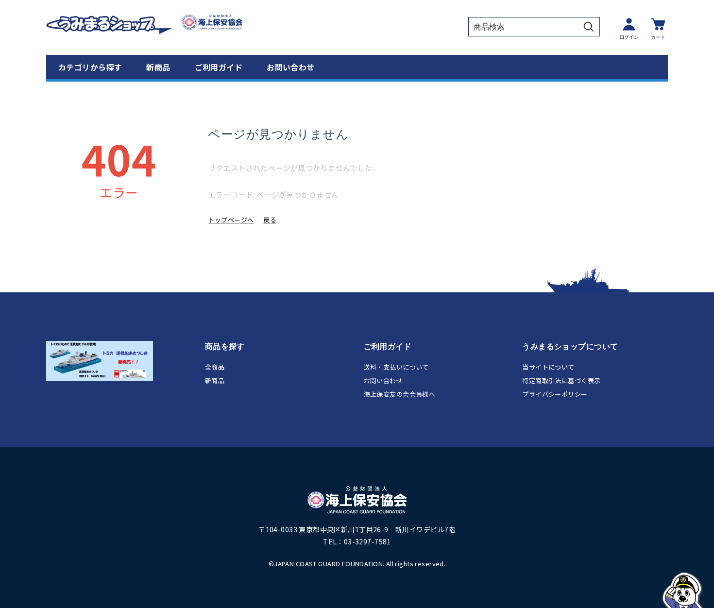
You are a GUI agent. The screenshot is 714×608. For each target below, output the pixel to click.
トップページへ (231, 219)
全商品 (214, 367)
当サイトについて (548, 367)
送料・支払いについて (396, 367)
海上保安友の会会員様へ (400, 394)
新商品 (158, 67)
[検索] (588, 26)
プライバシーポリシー (554, 394)
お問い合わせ (291, 67)
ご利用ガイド (219, 67)
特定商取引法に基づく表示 (561, 380)
